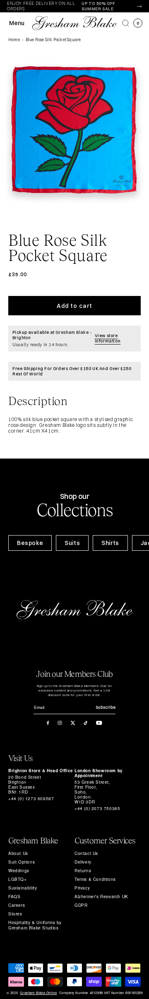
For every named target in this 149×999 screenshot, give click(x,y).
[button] (125, 23)
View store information (108, 338)
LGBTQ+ (17, 879)
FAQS (14, 896)
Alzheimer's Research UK (101, 896)
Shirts (110, 543)
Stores (15, 914)
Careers (16, 905)
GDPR (80, 905)
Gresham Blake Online (38, 993)
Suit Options (21, 862)
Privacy (82, 888)
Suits (72, 543)
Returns (82, 870)
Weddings (18, 870)
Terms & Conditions (95, 879)
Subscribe (105, 707)
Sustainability (22, 888)
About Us (18, 853)
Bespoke (30, 543)
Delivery (82, 862)
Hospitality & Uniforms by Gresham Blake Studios (35, 925)
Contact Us (86, 853)
